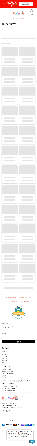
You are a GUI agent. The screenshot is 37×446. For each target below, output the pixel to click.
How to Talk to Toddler (8, 388)
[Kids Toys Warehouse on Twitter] (3, 412)
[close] (34, 4)
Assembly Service (7, 357)
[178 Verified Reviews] (18, 320)
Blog (3, 362)
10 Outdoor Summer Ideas (9, 386)
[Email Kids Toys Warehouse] (9, 412)
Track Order (5, 355)
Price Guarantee (6, 369)
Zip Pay (4, 377)
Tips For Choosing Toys (8, 390)
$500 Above (21, 18)
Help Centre (5, 359)
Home (14, 18)
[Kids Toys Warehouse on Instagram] (7, 412)
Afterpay (4, 375)
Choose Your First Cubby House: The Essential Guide (16, 392)
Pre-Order (4, 360)
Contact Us (5, 353)
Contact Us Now (26, 4)
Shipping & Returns (7, 371)
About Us (4, 351)
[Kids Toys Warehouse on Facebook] (5, 412)
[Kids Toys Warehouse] (18, 12)
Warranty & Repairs (7, 373)
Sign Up (18, 342)
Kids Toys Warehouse (21, 421)
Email (4, 333)
